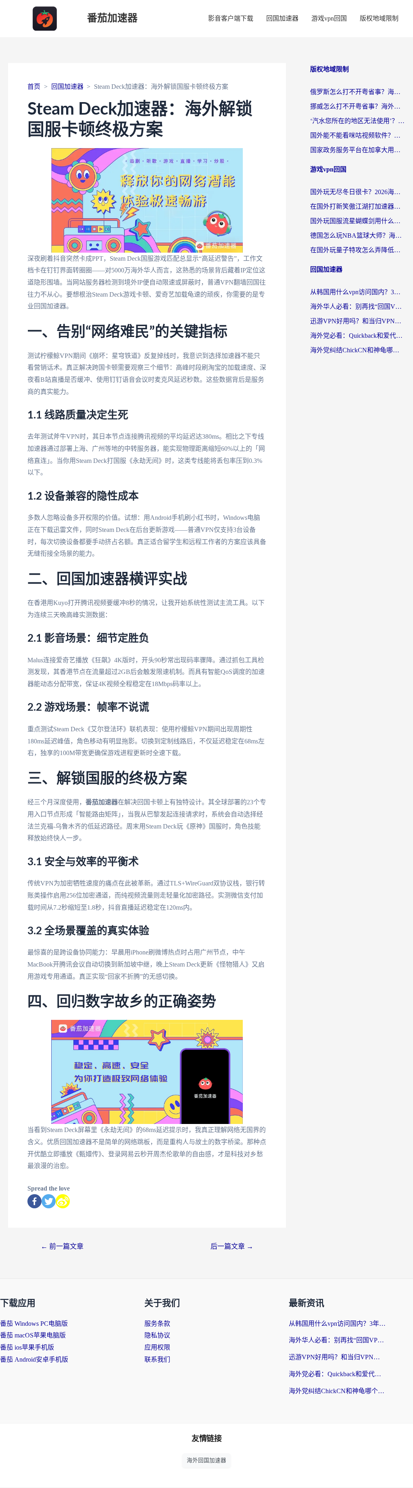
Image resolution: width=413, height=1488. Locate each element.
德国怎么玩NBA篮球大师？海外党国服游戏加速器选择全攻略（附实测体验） (357, 235)
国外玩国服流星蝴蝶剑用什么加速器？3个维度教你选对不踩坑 (357, 221)
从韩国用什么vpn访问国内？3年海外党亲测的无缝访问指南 (357, 292)
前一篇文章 (62, 1246)
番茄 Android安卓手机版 (34, 1359)
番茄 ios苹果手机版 (27, 1347)
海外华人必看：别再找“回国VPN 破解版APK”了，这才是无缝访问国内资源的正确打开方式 (357, 306)
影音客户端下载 (230, 18)
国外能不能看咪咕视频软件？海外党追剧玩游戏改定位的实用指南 (357, 135)
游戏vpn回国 (329, 18)
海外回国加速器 (206, 1460)
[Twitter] (49, 1201)
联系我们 (157, 1359)
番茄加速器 (112, 18)
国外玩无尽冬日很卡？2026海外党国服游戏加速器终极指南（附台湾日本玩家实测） (357, 191)
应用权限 (157, 1347)
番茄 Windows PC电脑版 (34, 1323)
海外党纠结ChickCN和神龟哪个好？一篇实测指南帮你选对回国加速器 (357, 350)
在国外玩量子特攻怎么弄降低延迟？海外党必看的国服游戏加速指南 (357, 250)
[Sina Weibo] (63, 1201)
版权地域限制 (379, 18)
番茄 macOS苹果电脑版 (33, 1335)
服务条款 (157, 1323)
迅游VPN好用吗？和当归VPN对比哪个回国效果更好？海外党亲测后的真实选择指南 (357, 321)
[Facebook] (34, 1201)
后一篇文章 (232, 1246)
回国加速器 (282, 18)
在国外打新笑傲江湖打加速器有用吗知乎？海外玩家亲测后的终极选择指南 (357, 206)
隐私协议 (157, 1335)
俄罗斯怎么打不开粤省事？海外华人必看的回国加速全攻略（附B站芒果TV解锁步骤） (357, 91)
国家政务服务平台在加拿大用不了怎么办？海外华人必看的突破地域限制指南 (357, 149)
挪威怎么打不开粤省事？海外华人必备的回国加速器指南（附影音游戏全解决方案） (357, 106)
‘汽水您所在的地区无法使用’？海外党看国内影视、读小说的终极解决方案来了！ (357, 120)
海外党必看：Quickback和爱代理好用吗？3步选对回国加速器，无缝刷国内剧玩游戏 (357, 335)
